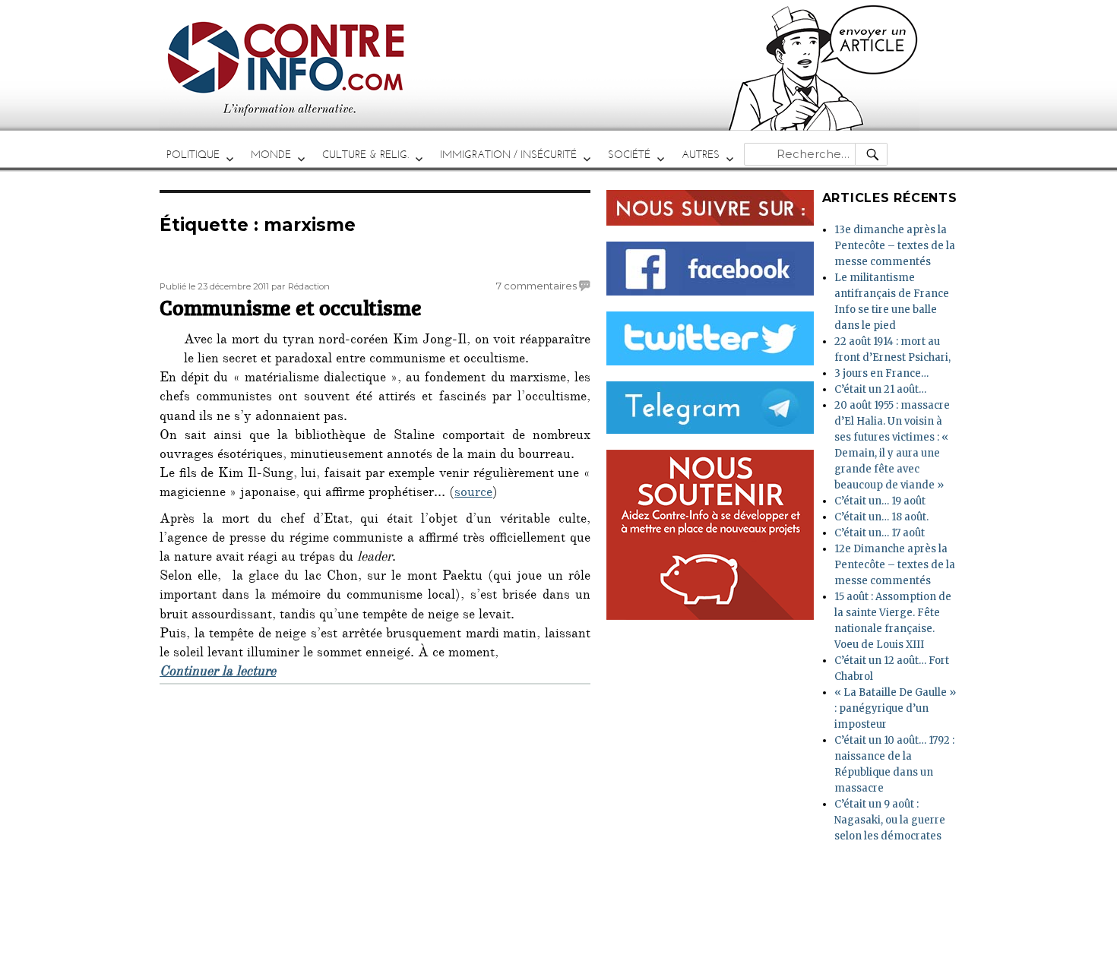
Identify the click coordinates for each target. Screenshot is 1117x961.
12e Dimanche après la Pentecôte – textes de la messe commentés (894, 564)
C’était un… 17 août (879, 532)
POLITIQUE (193, 154)
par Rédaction (300, 286)
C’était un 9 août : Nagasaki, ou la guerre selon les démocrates (889, 820)
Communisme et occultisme (291, 306)
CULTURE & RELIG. (365, 154)
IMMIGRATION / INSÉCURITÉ (508, 154)
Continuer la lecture (218, 673)
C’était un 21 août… (880, 389)
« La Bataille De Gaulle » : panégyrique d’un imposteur (895, 708)
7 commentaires (536, 286)
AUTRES (701, 154)
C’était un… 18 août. (881, 517)
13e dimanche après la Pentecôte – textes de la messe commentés (894, 245)
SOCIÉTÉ (629, 154)
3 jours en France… (881, 373)
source (473, 493)
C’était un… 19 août (880, 501)
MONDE (271, 154)
